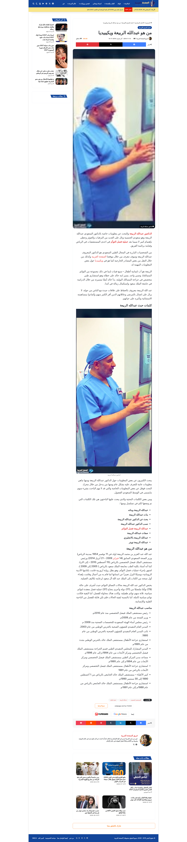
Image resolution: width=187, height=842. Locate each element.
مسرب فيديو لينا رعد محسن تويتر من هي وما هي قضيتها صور (87, 812)
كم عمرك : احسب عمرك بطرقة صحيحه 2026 (109, 9)
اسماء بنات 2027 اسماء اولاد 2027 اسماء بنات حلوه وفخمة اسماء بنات (45, 37)
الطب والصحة (110, 3)
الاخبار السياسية (139, 23)
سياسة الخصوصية (50, 838)
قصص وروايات (85, 3)
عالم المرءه (72, 3)
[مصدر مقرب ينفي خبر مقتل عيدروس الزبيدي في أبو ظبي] (61, 73)
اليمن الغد (41, 838)
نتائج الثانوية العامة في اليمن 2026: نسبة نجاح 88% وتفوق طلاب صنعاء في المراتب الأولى (114, 779)
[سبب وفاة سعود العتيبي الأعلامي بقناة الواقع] (113, 801)
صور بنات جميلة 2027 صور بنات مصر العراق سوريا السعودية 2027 (45, 47)
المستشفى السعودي (136, 700)
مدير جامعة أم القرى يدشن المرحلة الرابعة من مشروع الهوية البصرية (88, 778)
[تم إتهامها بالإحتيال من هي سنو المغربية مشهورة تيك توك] (61, 81)
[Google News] (120, 714)
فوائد (119, 3)
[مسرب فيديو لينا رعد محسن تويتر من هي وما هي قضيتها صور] (87, 801)
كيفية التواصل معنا (62, 838)
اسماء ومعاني (97, 3)
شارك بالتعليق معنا (114, 826)
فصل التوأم (113, 700)
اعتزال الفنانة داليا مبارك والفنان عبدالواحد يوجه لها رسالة (46, 27)
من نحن (71, 838)
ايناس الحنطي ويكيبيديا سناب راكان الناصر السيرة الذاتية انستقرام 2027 (140, 788)
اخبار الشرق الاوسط (128, 23)
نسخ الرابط (101, 706)
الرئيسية (148, 23)
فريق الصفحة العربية (142, 38)
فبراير (116, 558)
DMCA (34, 838)
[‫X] (133, 744)
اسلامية (127, 3)
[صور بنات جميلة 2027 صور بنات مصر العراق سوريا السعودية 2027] (61, 56)
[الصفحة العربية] (145, 3)
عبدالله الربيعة (123, 700)
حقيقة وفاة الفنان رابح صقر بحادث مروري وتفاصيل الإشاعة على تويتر (141, 799)
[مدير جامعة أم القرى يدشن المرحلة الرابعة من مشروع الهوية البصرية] (87, 768)
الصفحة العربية (99, 256)
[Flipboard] (101, 714)
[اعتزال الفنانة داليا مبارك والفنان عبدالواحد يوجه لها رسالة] (61, 28)
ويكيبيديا (99, 260)
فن (63, 3)
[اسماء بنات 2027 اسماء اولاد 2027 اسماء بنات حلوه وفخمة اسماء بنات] (61, 38)
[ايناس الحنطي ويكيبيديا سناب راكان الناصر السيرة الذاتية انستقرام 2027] (140, 773)
